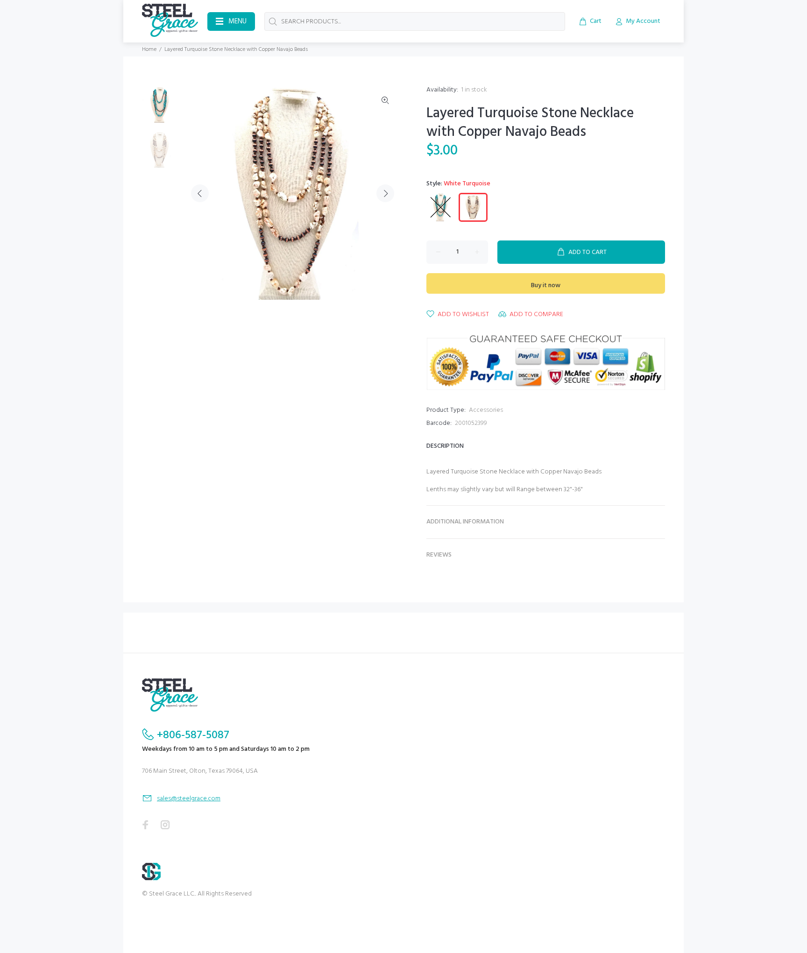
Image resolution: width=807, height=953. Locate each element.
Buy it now (545, 285)
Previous (200, 193)
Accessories (486, 410)
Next (385, 193)
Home (149, 49)
